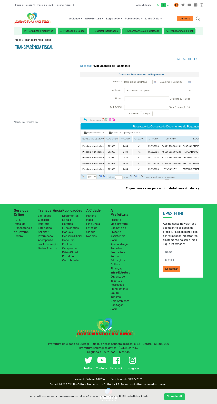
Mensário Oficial (72, 236)
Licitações (44, 215)
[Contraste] (176, 5)
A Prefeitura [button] (93, 18)
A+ (158, 5)
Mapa (89, 219)
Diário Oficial (70, 252)
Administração (120, 244)
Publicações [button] (133, 18)
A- (168, 5)
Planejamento (119, 288)
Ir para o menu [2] (45, 5)
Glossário (44, 219)
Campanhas (69, 248)
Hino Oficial (93, 223)
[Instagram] (201, 5)
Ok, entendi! (174, 396)
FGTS (17, 219)
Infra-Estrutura (120, 272)
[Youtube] (189, 5)
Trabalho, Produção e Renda (118, 252)
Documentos (70, 215)
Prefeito (116, 219)
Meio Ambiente (120, 301)
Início (17, 39)
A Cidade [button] (74, 18)
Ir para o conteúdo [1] (25, 5)
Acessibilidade (144, 5)
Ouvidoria (185, 18)
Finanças (116, 268)
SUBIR (163, 385)
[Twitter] (183, 5)
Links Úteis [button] (152, 18)
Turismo (116, 297)
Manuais (67, 232)
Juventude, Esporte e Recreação (118, 280)
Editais (66, 219)
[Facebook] (195, 5)
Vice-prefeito (119, 223)
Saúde (115, 292)
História (91, 215)
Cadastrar (171, 268)
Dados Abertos (47, 248)
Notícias (91, 236)
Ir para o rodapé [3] (65, 5)
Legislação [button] (113, 18)
